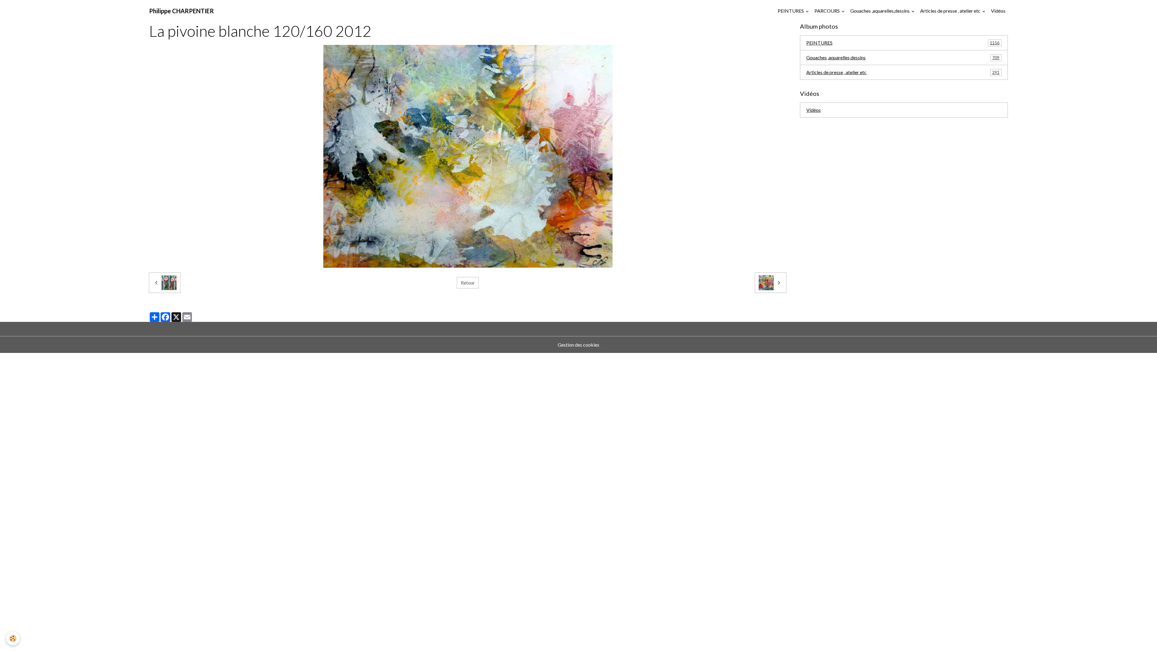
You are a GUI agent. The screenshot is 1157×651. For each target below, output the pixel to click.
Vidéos (998, 11)
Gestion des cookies (578, 345)
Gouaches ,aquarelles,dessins (880, 11)
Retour (468, 282)
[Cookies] (13, 638)
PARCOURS (827, 11)
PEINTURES (791, 11)
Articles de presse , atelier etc (950, 11)
